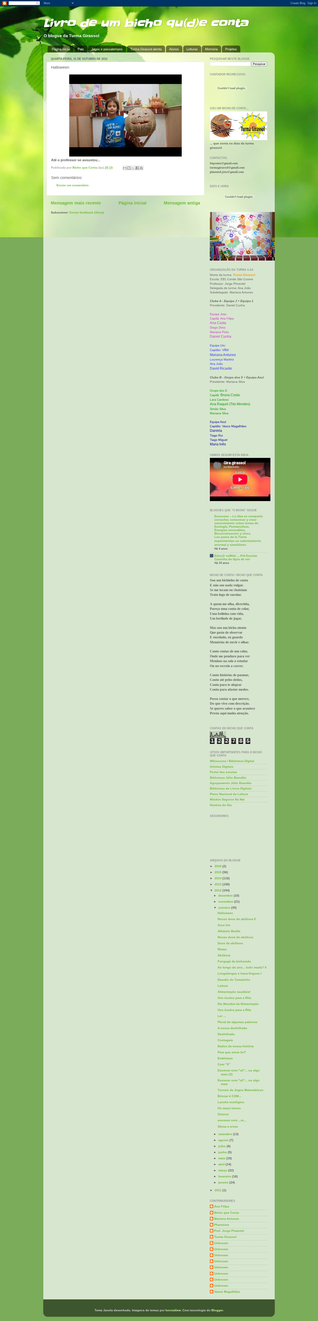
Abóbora (224, 955)
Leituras (192, 49)
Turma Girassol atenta (146, 49)
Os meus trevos (229, 1108)
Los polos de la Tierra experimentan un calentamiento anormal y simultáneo (237, 540)
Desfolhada (226, 1034)
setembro (225, 1134)
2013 (218, 884)
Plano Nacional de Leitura (229, 794)
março (223, 1170)
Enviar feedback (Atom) (86, 212)
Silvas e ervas (228, 1126)
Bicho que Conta (226, 1212)
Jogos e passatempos (107, 49)
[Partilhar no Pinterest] (141, 168)
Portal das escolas (223, 772)
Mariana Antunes (226, 1218)
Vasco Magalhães (227, 1291)
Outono (223, 1114)
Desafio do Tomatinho (234, 979)
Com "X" (224, 1064)
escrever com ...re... (232, 1120)
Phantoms (221, 1224)
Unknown (221, 1243)
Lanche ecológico (231, 1102)
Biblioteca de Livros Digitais (231, 788)
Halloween (225, 913)
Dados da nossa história (236, 1046)
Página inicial (61, 49)
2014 (218, 878)
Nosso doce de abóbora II (237, 919)
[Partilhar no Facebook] (137, 168)
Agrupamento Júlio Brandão (231, 783)
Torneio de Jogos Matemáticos (240, 1090)
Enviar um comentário (72, 185)
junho (223, 1152)
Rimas (222, 949)
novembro (226, 901)
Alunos (174, 49)
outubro (224, 907)
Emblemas (225, 1058)
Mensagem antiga (182, 203)
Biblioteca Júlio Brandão (228, 777)
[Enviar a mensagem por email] (125, 168)
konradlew (173, 1310)
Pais (81, 49)
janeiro (223, 1182)
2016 (218, 866)
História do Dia (221, 805)
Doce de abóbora (230, 943)
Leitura (223, 985)
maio (222, 1158)
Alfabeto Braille (229, 931)
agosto (224, 1140)
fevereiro (225, 1176)
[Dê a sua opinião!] (129, 168)
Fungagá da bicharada (234, 961)
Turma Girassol (225, 1237)
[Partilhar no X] (133, 168)
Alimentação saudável (234, 992)
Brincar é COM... (229, 1096)
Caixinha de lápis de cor (232, 559)
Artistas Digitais (221, 766)
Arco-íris (224, 925)
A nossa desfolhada (232, 1028)
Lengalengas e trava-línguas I (240, 973)
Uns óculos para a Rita (234, 998)
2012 (218, 890)
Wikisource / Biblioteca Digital (232, 761)
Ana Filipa (221, 1206)
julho (222, 1146)
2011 (218, 1190)
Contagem (225, 1040)
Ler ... (222, 1016)
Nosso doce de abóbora (235, 937)
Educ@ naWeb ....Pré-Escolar (235, 555)
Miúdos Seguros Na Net (227, 799)
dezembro (226, 895)
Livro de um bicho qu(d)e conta (145, 23)
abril (222, 1164)
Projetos (231, 49)
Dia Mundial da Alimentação (238, 1004)
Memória (211, 49)
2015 (218, 872)
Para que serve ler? (232, 1052)
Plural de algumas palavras (237, 1022)
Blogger (217, 1310)
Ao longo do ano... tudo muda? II (242, 967)
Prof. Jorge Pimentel (229, 1230)
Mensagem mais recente (76, 203)
